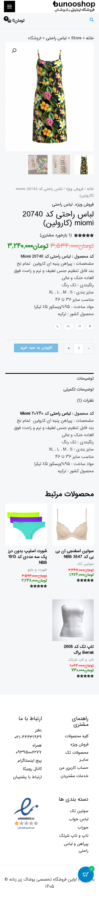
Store (76, 38)
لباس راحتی (56, 38)
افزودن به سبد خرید (36, 348)
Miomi (25, 413)
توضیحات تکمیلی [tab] (78, 389)
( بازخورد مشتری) (56, 235)
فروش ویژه (74, 189)
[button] (14, 50)
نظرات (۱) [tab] (85, 400)
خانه (90, 38)
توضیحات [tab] (85, 378)
